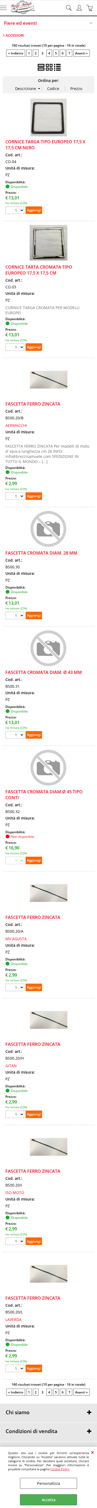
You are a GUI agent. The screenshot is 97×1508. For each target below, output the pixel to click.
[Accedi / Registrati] (80, 8)
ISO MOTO (14, 1192)
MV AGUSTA (16, 938)
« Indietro (15, 53)
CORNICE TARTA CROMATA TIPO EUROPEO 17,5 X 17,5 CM (38, 270)
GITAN (11, 1065)
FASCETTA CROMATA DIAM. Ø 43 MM (43, 672)
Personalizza (48, 1483)
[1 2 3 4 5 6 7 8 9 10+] (15, 210)
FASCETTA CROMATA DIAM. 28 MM (41, 553)
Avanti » (81, 53)
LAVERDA (13, 1319)
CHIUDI (92, 1452)
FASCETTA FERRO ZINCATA (32, 404)
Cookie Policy (59, 1469)
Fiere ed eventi (20, 23)
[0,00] (90, 8)
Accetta (49, 1499)
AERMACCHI (16, 425)
